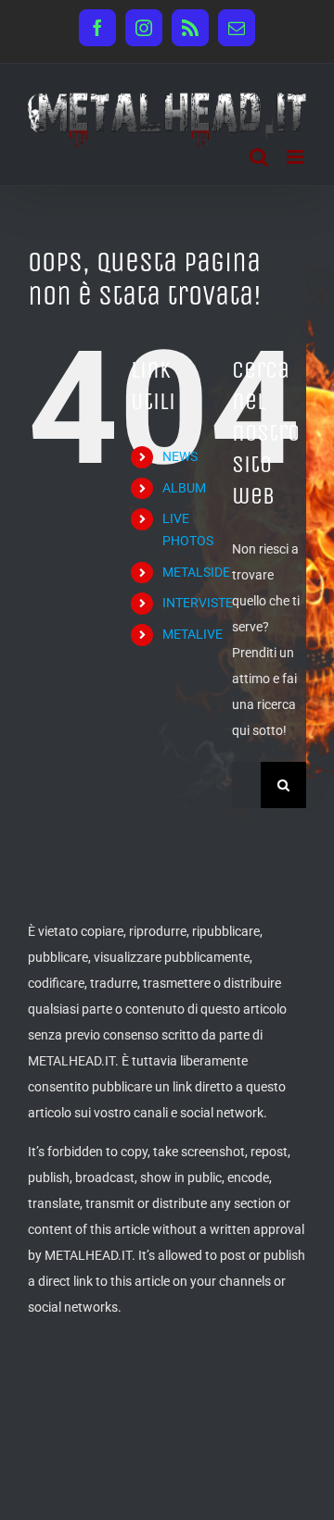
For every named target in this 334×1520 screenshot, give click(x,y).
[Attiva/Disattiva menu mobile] (296, 157)
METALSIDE (196, 572)
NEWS (180, 456)
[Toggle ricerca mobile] (259, 157)
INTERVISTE (197, 602)
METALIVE (192, 634)
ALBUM (184, 487)
